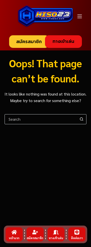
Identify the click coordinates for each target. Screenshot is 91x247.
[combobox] (41, 119)
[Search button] (81, 119)
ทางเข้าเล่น (63, 41)
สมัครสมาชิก (29, 41)
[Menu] (79, 16)
